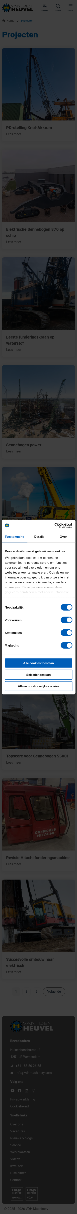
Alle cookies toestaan (38, 663)
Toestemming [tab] (14, 536)
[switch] (66, 620)
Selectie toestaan (38, 674)
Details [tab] (39, 536)
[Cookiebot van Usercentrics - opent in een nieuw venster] (54, 525)
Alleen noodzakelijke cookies (38, 686)
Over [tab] (63, 536)
